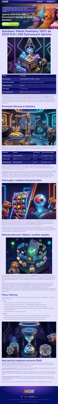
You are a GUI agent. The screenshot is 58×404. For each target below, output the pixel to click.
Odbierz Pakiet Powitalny (10, 24)
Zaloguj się (40, 1)
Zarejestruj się (50, 1)
